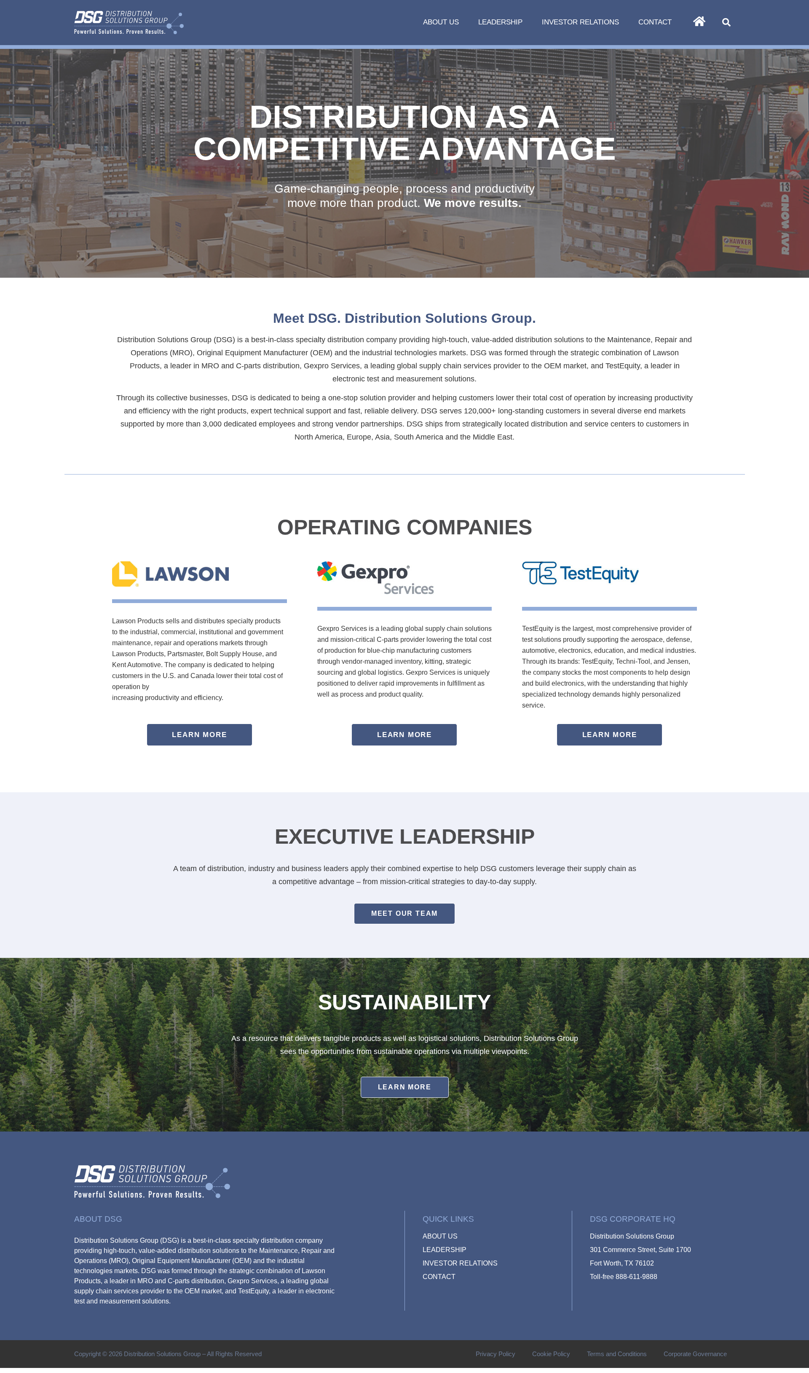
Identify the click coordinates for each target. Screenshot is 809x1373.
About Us (441, 22)
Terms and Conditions (617, 1353)
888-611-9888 (636, 1276)
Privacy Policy (495, 1353)
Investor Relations (580, 22)
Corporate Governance (695, 1353)
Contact (655, 22)
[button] (726, 22)
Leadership (500, 22)
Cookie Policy (551, 1353)
